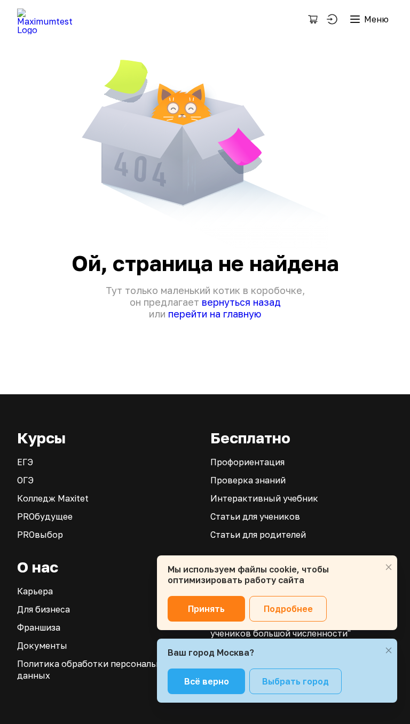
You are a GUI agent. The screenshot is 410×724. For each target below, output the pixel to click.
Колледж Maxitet (53, 498)
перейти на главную (214, 314)
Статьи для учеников (255, 516)
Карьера (35, 591)
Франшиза (38, 627)
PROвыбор (40, 534)
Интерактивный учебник (264, 498)
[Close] (389, 567)
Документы (42, 645)
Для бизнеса (43, 609)
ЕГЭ (25, 462)
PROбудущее (45, 516)
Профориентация (247, 462)
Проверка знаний (248, 480)
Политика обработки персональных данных (95, 669)
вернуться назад (241, 302)
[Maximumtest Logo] (49, 19)
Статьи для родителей (258, 534)
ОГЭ (25, 480)
